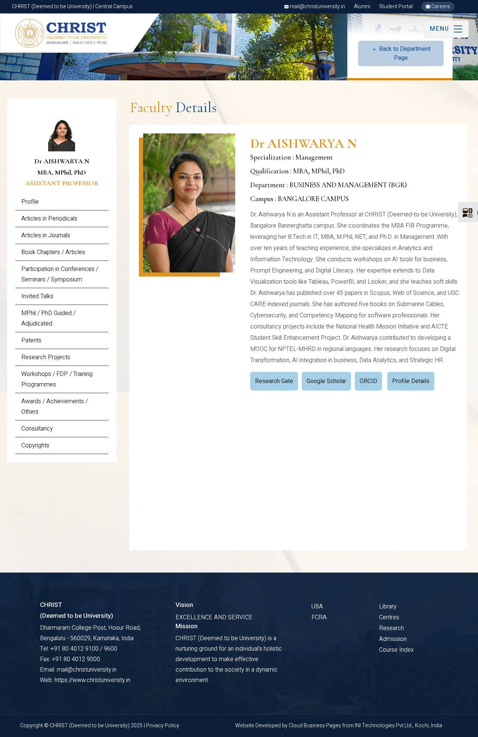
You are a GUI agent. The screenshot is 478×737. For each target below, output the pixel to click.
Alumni (362, 6)
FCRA (319, 617)
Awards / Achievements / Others (54, 406)
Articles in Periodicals (49, 218)
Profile (30, 201)
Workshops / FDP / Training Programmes (57, 379)
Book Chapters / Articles (53, 252)
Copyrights (35, 445)
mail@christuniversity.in (317, 6)
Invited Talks (37, 296)
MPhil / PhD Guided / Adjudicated (48, 318)
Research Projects (45, 357)
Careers (440, 6)
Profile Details (410, 381)
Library (388, 606)
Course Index (396, 649)
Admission (393, 639)
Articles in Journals (45, 235)
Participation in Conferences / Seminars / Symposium (59, 274)
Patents (31, 340)
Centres (389, 617)
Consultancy (37, 428)
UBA (317, 606)
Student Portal (396, 6)
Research (391, 628)
